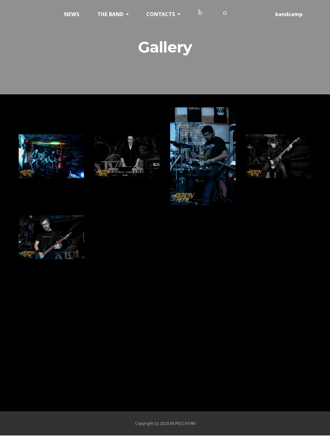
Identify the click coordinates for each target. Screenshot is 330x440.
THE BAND (110, 14)
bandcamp (289, 14)
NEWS (71, 14)
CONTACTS (160, 14)
